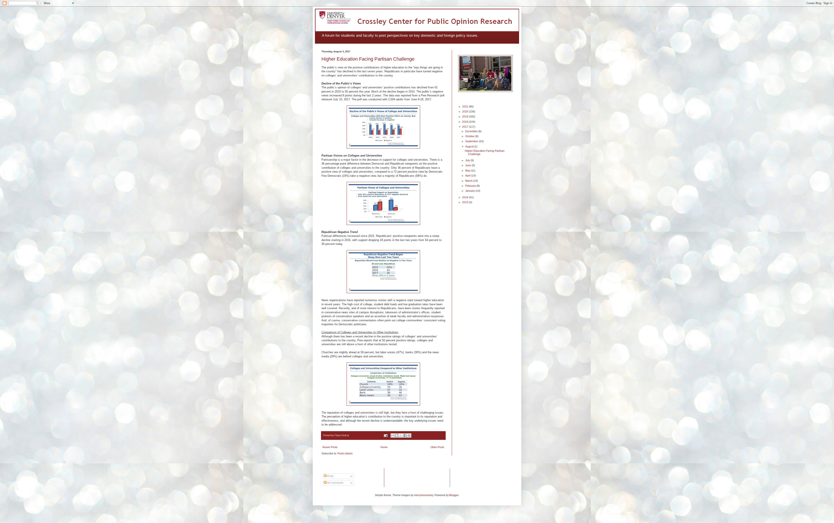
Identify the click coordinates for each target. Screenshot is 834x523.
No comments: (372, 435)
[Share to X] (401, 435)
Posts (330, 476)
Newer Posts (330, 447)
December (471, 131)
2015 (465, 202)
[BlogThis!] (397, 435)
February (471, 185)
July (468, 160)
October (470, 136)
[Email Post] (385, 435)
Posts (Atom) (345, 453)
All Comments (334, 482)
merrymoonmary (423, 495)
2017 (465, 126)
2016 (465, 197)
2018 (465, 121)
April (468, 175)
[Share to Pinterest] (409, 435)
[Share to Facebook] (405, 435)
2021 (465, 106)
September (472, 141)
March (469, 180)
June (468, 165)
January (470, 190)
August (469, 146)
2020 (465, 111)
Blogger (453, 495)
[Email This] (393, 435)
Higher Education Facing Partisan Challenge (367, 59)
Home (384, 447)
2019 (465, 116)
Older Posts (437, 447)
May (468, 170)
